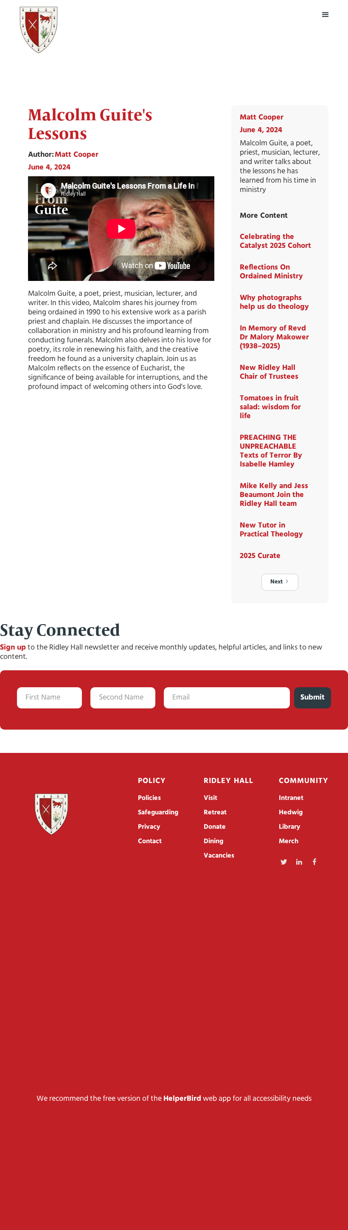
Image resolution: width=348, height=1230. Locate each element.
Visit (210, 798)
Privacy (149, 827)
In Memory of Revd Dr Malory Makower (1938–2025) (274, 337)
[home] (38, 30)
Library (289, 827)
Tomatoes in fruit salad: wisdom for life (270, 407)
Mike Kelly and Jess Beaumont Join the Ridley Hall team (274, 495)
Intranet (291, 798)
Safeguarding (158, 812)
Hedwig (291, 812)
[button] (325, 14)
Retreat (215, 812)
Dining (213, 841)
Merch (288, 841)
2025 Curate (260, 556)
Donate (215, 827)
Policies (149, 798)
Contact (150, 841)
